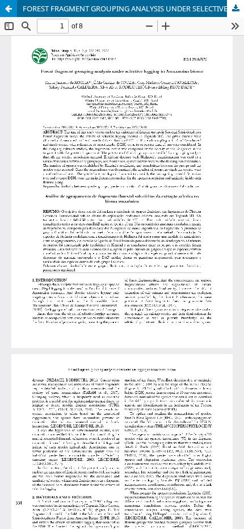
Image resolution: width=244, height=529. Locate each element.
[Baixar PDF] (235, 8)
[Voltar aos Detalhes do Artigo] (8, 8)
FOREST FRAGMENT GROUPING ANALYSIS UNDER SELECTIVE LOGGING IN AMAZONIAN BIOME (133, 8)
